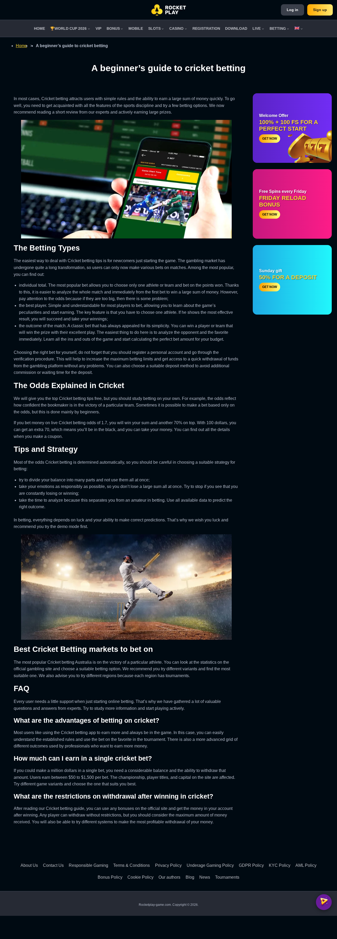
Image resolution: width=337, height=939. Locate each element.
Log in (292, 10)
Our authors (169, 877)
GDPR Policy (251, 865)
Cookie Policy (140, 877)
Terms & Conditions (131, 865)
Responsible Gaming (88, 865)
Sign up (320, 10)
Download (236, 28)
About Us (29, 865)
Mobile (135, 28)
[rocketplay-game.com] (168, 10)
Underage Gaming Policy (210, 865)
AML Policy (305, 865)
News (204, 877)
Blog (190, 877)
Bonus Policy (110, 877)
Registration (206, 28)
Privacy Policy (168, 865)
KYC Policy (279, 865)
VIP (98, 28)
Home (39, 28)
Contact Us (53, 865)
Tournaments (227, 877)
